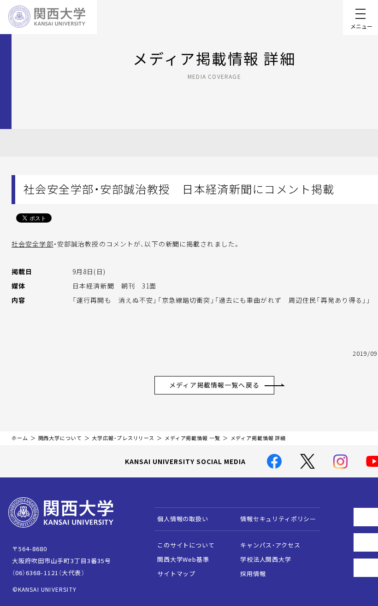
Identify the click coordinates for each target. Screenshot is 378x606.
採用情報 (253, 573)
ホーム (20, 438)
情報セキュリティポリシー (278, 518)
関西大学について (60, 438)
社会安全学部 (32, 243)
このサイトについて (186, 545)
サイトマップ (176, 573)
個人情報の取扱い (182, 518)
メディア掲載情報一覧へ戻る (214, 384)
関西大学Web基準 (183, 559)
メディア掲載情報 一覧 (192, 438)
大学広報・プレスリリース (123, 438)
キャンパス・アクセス (270, 545)
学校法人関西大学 (265, 559)
